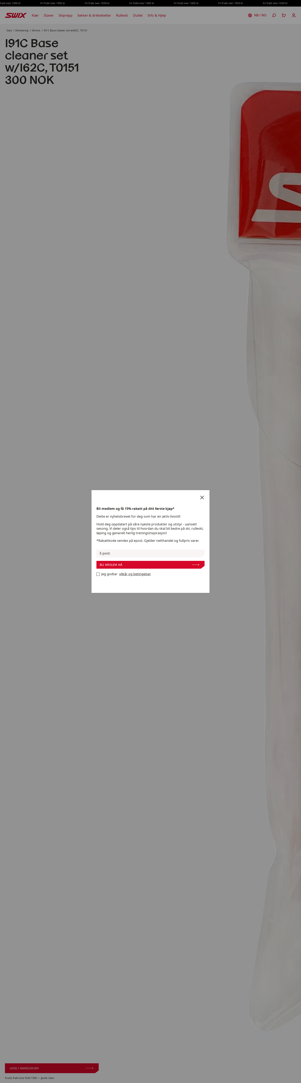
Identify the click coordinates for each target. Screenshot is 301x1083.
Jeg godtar (126, 574)
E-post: (105, 553)
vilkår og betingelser (135, 574)
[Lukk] (202, 497)
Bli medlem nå (111, 565)
